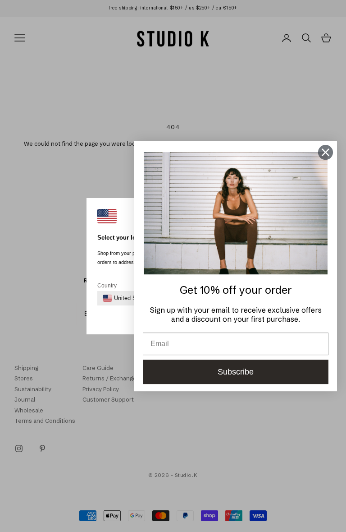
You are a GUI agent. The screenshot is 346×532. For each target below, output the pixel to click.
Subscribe (236, 371)
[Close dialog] (325, 152)
